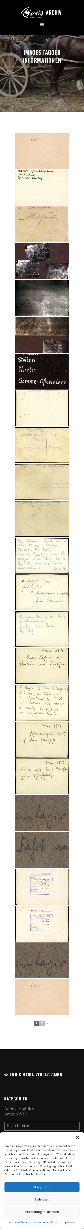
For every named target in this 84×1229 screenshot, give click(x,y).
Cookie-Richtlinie (18, 1222)
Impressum (69, 1222)
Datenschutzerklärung (45, 1222)
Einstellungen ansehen (42, 1212)
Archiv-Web (15, 1114)
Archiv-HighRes (19, 1109)
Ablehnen (42, 1199)
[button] (77, 1137)
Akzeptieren (42, 1187)
